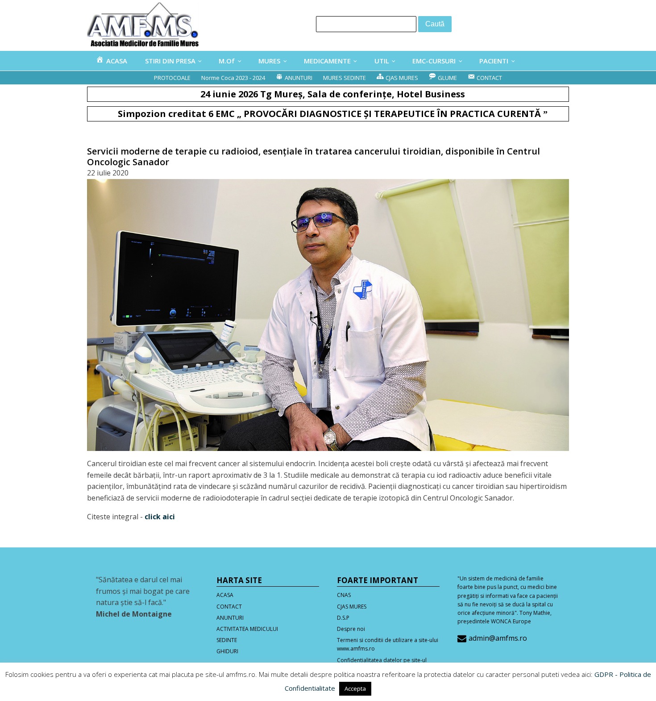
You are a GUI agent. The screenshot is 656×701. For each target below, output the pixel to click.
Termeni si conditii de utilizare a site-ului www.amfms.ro (387, 644)
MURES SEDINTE (344, 78)
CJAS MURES (351, 606)
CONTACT (229, 606)
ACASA (224, 595)
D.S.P (343, 618)
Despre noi (351, 629)
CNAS (344, 595)
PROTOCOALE (172, 78)
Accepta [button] (355, 688)
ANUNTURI (230, 618)
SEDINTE (226, 640)
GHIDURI (227, 651)
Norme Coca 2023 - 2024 (233, 78)
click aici (160, 517)
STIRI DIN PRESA (170, 60)
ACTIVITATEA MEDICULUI (247, 629)
